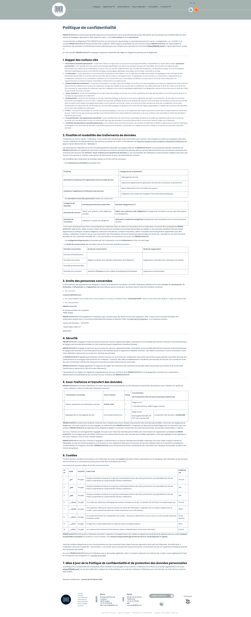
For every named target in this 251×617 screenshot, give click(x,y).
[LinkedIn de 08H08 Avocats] (190, 10)
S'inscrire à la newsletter (159, 596)
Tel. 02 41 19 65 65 (106, 603)
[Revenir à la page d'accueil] (59, 10)
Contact (165, 6)
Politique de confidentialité (142, 613)
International (123, 6)
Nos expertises (83, 597)
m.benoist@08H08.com (72, 295)
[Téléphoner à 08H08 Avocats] (196, 10)
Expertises (107, 6)
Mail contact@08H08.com (109, 605)
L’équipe (96, 6)
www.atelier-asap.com (169, 613)
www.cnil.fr (67, 331)
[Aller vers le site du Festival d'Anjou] (187, 601)
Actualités (153, 6)
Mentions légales (124, 613)
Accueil (80, 593)
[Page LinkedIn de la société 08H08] (161, 604)
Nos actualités (82, 604)
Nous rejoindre (139, 6)
